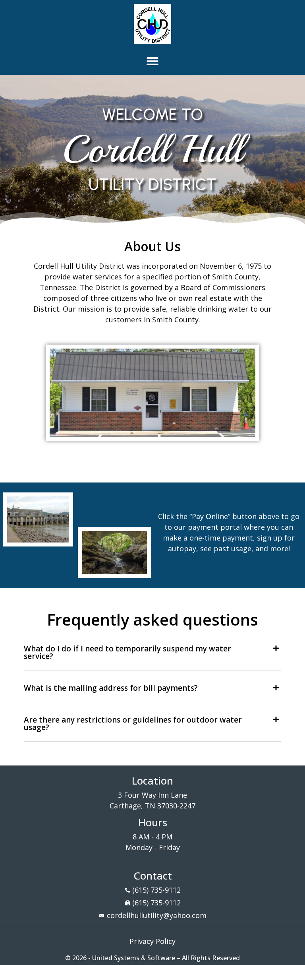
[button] (152, 61)
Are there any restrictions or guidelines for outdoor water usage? (133, 723)
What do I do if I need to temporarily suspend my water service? (127, 652)
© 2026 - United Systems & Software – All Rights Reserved (152, 957)
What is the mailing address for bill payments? (111, 688)
